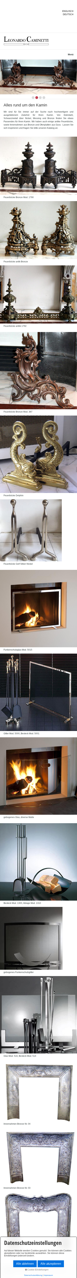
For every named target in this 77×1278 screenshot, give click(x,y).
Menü (70, 54)
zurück (3, 80)
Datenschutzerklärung (33, 1275)
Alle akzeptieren (50, 1263)
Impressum (48, 1275)
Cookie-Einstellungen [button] (38, 1269)
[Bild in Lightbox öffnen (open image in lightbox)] (38, 166)
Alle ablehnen (25, 1263)
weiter (73, 80)
